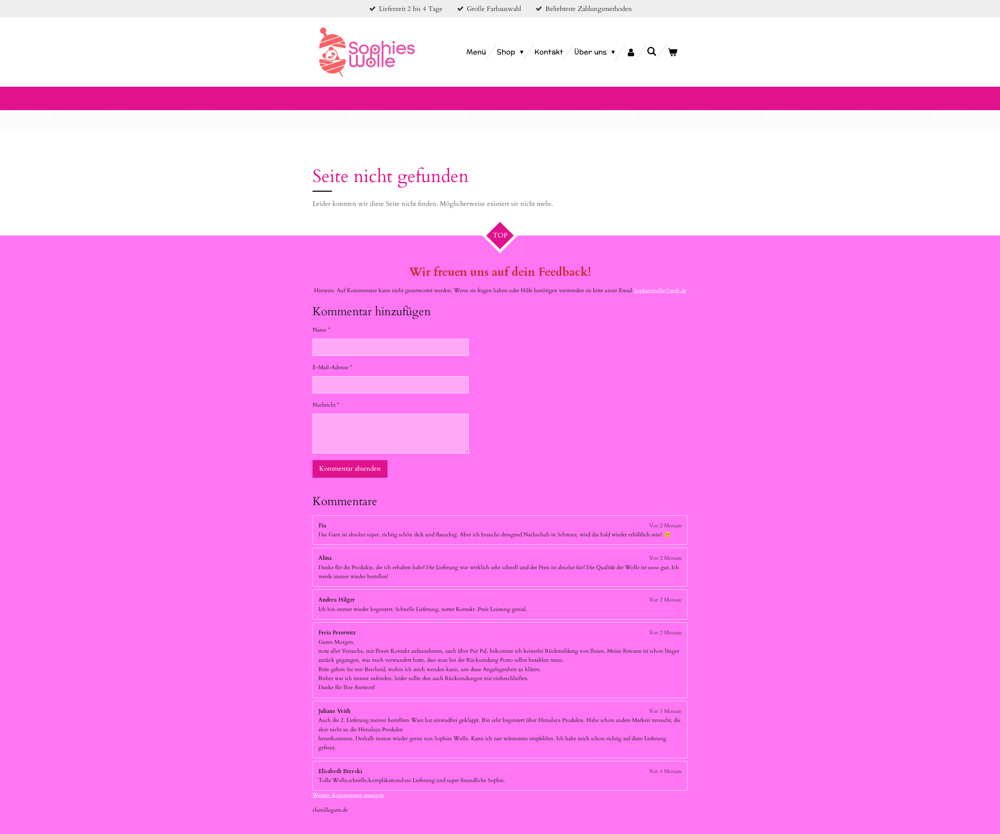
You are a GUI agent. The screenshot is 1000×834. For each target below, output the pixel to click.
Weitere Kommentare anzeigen (348, 795)
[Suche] (651, 51)
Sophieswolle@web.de (660, 290)
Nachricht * (325, 405)
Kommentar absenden (350, 468)
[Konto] (630, 52)
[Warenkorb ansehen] (672, 52)
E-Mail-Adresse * (332, 367)
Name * (321, 330)
